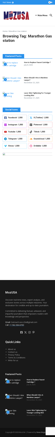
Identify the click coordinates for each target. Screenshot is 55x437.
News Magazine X (43, 432)
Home (5, 31)
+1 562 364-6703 (16, 325)
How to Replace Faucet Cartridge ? (37, 62)
